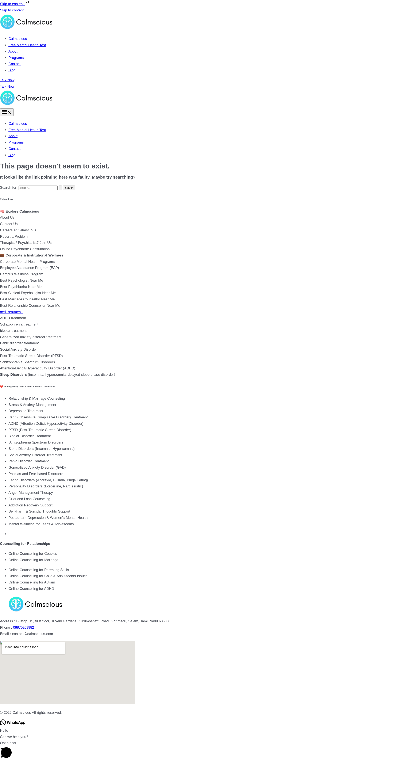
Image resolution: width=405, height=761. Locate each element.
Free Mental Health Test (27, 45)
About (13, 51)
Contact (14, 64)
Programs (16, 58)
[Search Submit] (60, 188)
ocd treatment (11, 312)
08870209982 (23, 627)
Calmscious (17, 39)
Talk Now (7, 86)
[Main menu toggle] (7, 112)
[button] (202, 80)
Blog (11, 70)
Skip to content (12, 4)
